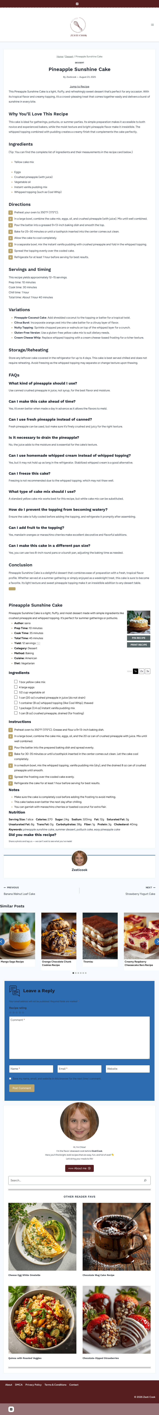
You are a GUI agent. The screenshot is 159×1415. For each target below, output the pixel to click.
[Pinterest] (77, 4)
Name (15, 1068)
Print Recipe (139, 644)
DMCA (19, 1384)
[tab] (73, 973)
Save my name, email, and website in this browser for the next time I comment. (57, 1078)
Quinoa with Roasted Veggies (24, 1358)
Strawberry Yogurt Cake (140, 890)
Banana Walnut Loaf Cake (19, 890)
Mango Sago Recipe (12, 961)
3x (147, 671)
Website (112, 1068)
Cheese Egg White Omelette (24, 1275)
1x (135, 671)
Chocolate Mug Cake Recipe (98, 1275)
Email (63, 1068)
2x (141, 671)
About (8, 1384)
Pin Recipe (138, 637)
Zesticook (71, 77)
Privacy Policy (33, 1384)
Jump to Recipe (79, 86)
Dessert (79, 62)
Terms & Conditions (55, 1384)
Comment (18, 1020)
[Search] (145, 1180)
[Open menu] (152, 24)
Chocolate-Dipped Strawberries (101, 1358)
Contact (73, 1384)
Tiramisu (88, 961)
